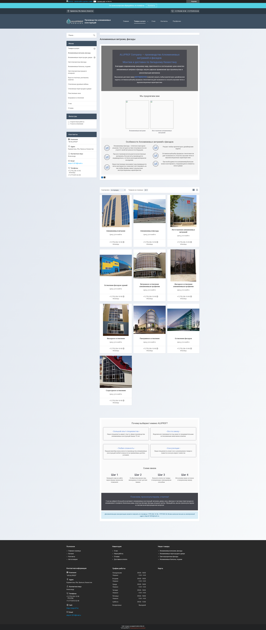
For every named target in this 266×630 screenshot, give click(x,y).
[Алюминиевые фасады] (150, 211)
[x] (104, 178)
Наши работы (118, 553)
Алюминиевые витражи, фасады (79, 53)
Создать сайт (101, 1)
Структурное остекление (116, 391)
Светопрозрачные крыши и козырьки (77, 72)
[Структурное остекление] (116, 372)
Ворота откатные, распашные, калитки (78, 79)
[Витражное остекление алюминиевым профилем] (150, 265)
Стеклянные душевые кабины (78, 84)
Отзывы (70, 108)
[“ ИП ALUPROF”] (74, 21)
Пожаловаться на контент (137, 628)
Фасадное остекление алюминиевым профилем (183, 285)
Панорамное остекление (149, 339)
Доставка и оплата (120, 559)
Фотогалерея (73, 559)
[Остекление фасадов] (183, 320)
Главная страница (74, 551)
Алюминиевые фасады (149, 231)
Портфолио (177, 21)
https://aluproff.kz (72, 608)
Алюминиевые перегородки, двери (80, 57)
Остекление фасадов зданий (115, 285)
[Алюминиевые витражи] (116, 211)
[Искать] (94, 35)
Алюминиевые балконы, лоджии (79, 66)
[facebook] (102, 178)
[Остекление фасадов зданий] (116, 265)
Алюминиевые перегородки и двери (172, 553)
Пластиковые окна (74, 93)
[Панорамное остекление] (150, 320)
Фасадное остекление (116, 339)
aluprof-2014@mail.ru (75, 163)
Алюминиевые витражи (115, 231)
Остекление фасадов (183, 339)
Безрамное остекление (76, 98)
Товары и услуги (139, 21)
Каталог (71, 553)
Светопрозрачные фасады (77, 62)
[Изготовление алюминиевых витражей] (183, 211)
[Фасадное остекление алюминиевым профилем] (183, 265)
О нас (153, 21)
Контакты (151, 6)
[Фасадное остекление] (116, 320)
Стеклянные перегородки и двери (79, 89)
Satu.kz (142, 626)
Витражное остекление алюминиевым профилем (149, 285)
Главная (126, 21)
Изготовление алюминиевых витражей (183, 231)
